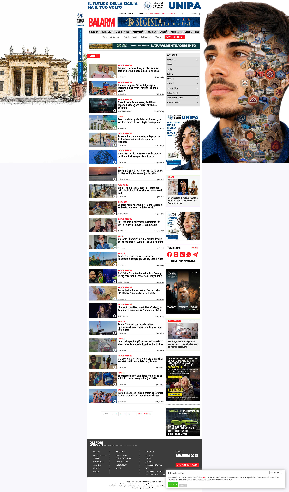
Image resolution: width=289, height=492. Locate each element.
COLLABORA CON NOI (169, 14)
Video (158, 37)
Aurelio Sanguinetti (125, 111)
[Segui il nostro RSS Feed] (196, 455)
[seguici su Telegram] (192, 455)
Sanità (169, 69)
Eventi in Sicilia (99, 455)
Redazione (123, 77)
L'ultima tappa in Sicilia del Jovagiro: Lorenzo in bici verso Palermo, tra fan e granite (138, 87)
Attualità (170, 79)
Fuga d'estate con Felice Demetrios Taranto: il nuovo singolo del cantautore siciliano (140, 394)
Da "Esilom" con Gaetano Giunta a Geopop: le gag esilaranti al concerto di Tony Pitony (140, 274)
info (204, 477)
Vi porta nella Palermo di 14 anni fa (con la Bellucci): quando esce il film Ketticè (140, 206)
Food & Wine (172, 88)
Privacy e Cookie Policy (155, 475)
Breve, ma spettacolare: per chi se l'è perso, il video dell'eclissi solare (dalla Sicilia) (140, 172)
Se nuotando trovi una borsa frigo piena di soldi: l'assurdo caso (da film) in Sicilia (140, 377)
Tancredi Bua (124, 214)
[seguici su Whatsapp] (188, 455)
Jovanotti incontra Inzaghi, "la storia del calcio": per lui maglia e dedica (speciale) (139, 69)
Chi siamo (150, 452)
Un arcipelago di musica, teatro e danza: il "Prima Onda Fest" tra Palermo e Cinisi (183, 200)
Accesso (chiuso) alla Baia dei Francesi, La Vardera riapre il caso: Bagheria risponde (139, 121)
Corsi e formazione (111, 37)
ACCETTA (173, 484)
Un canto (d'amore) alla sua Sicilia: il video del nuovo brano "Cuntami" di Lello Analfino (140, 240)
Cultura (170, 74)
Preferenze (183, 485)
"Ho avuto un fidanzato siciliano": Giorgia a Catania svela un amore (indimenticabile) (140, 309)
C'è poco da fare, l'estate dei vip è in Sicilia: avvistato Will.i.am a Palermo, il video (140, 360)
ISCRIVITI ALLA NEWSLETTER (183, 260)
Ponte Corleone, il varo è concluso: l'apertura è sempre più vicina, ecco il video (140, 257)
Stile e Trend (172, 93)
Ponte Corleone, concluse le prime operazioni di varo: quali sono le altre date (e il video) (140, 327)
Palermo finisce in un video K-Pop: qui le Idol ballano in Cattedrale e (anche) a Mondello (139, 139)
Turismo (170, 83)
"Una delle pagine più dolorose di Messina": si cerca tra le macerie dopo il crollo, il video (140, 343)
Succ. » (147, 413)
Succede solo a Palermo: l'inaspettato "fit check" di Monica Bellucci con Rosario (139, 223)
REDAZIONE (132, 14)
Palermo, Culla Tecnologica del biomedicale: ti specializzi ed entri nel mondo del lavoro (183, 344)
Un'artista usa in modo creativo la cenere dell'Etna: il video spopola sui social (139, 155)
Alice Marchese (124, 282)
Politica (170, 64)
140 (139, 413)
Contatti (149, 462)
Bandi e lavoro (130, 37)
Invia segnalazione (154, 465)
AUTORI (140, 14)
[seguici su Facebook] (177, 455)
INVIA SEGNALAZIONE (152, 14)
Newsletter (150, 468)
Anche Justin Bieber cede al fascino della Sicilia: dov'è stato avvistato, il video (139, 291)
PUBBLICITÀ (123, 14)
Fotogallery (146, 37)
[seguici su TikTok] (185, 455)
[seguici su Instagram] (181, 455)
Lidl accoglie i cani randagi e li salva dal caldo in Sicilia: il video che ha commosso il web (140, 190)
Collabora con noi (154, 471)
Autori (148, 458)
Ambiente (171, 60)
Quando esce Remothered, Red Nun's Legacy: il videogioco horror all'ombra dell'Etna (137, 105)
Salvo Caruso (124, 316)
